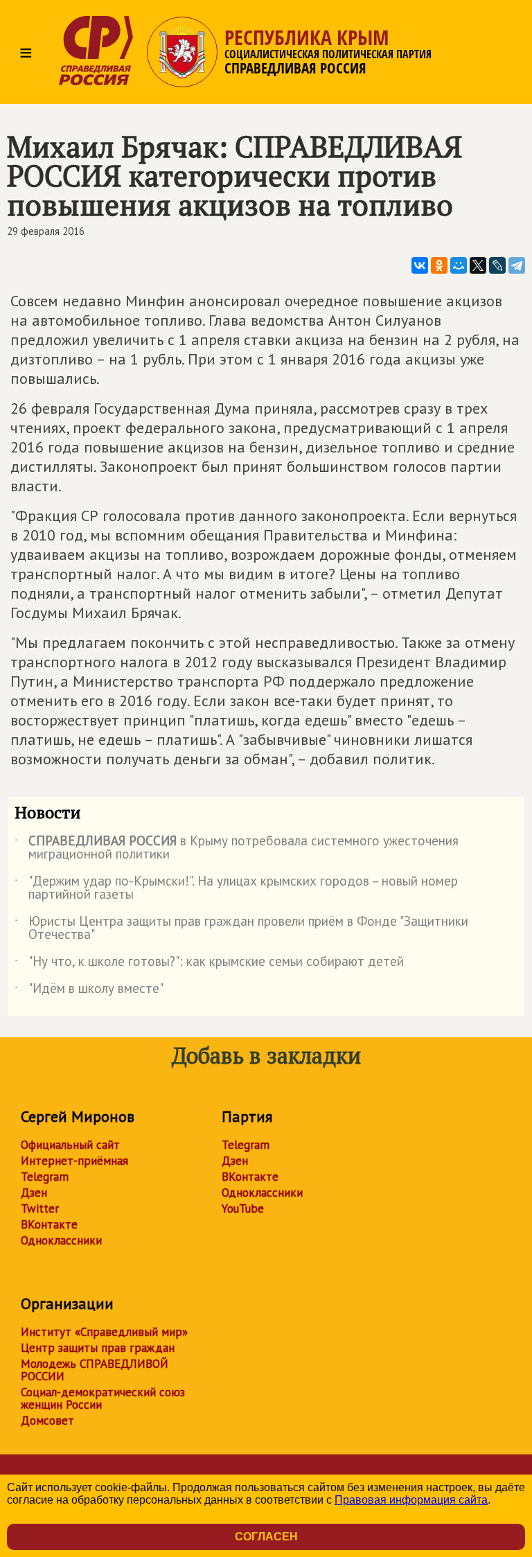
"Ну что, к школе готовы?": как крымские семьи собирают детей (209, 964)
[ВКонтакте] (419, 265)
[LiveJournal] (497, 265)
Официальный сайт (70, 1144)
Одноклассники (61, 1240)
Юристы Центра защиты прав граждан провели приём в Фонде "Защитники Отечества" (241, 928)
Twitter (40, 1208)
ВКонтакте (49, 1224)
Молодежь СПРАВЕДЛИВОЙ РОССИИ (94, 1369)
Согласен (266, 1536)
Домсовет (47, 1420)
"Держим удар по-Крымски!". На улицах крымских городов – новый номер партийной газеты (236, 888)
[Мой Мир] (458, 265)
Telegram (45, 1176)
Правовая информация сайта (411, 1500)
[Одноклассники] (439, 265)
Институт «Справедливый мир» (104, 1332)
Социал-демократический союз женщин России (103, 1398)
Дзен (34, 1192)
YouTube (243, 1208)
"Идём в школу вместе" (89, 991)
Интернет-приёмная (74, 1160)
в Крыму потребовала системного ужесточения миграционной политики (237, 848)
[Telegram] (516, 265)
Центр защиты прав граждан (98, 1348)
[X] (478, 265)
